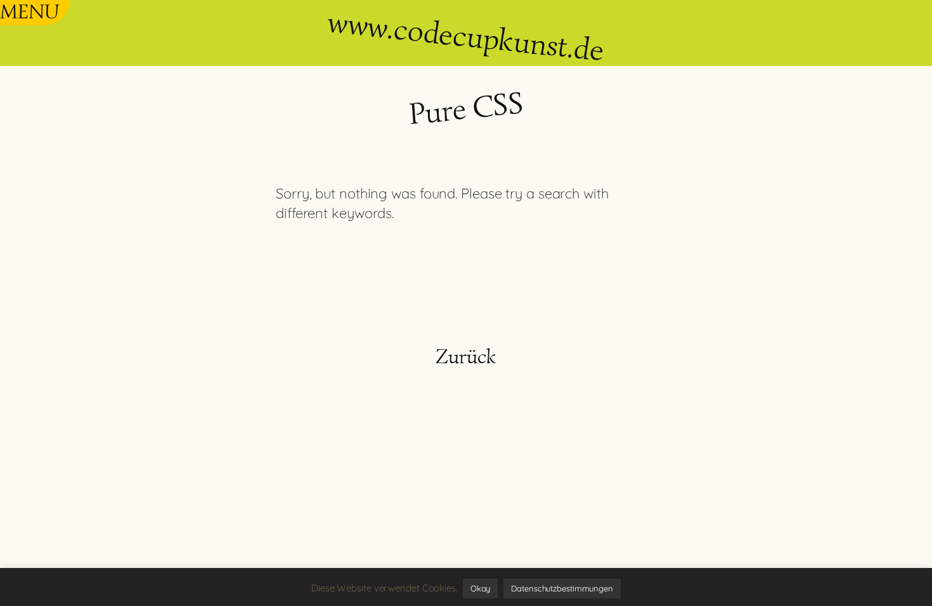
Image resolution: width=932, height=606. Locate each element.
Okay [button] (480, 588)
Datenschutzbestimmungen (562, 588)
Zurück (466, 356)
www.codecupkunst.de (465, 36)
